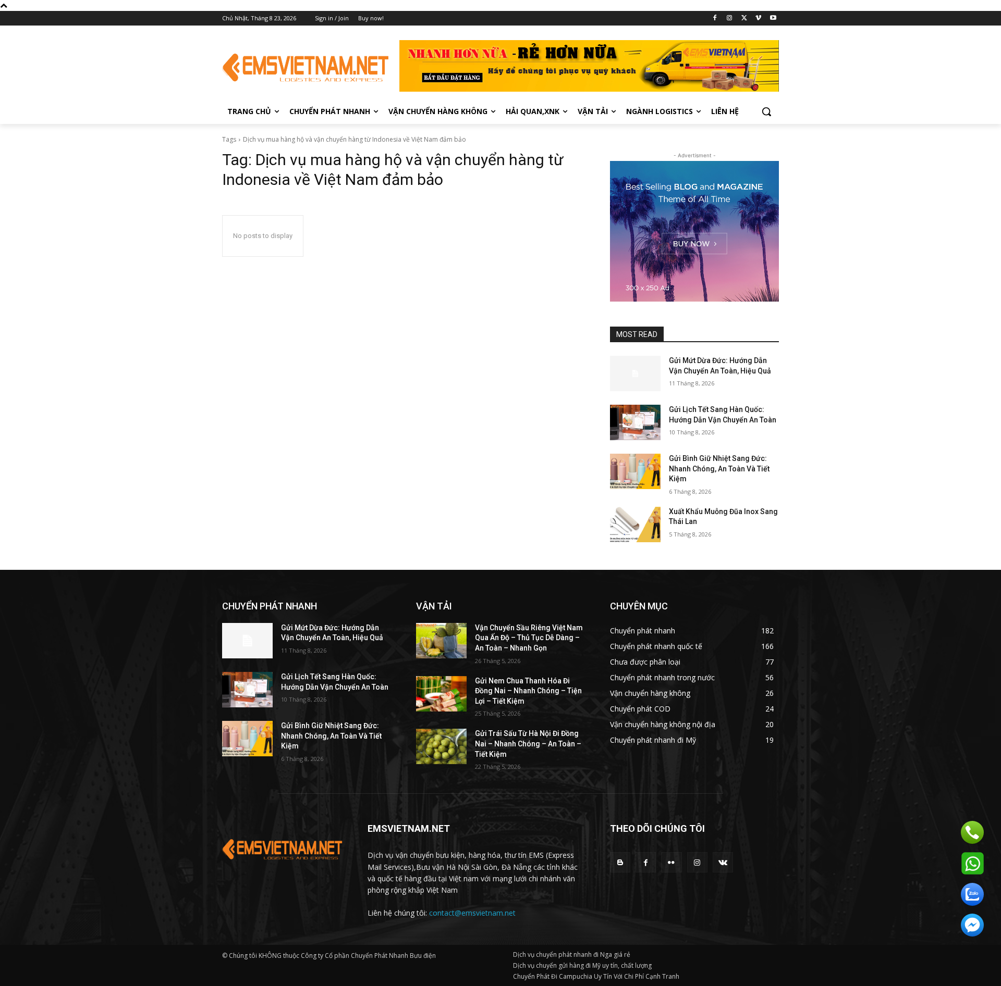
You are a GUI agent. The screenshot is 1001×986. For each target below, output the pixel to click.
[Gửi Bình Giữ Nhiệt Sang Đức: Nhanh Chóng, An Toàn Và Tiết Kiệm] (635, 471)
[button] (766, 111)
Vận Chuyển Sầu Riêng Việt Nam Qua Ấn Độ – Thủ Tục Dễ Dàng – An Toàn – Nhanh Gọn (529, 637)
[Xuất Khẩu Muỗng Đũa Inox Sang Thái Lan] (635, 524)
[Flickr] (671, 862)
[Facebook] (715, 18)
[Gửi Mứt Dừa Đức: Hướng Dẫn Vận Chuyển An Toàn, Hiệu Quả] (635, 373)
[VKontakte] (723, 862)
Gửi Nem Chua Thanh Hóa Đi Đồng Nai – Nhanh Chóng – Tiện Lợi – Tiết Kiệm (528, 691)
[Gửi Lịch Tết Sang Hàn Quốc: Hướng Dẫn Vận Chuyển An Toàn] (635, 422)
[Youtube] (773, 18)
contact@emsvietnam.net (472, 913)
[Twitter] (744, 18)
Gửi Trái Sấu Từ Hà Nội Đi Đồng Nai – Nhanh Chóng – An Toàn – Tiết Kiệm (528, 743)
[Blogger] (620, 862)
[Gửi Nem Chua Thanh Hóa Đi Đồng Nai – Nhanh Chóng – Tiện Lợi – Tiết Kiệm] (441, 694)
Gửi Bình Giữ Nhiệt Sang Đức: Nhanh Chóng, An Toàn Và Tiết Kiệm (719, 468)
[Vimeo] (758, 18)
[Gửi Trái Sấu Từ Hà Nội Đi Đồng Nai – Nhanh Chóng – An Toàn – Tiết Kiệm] (441, 746)
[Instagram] (730, 18)
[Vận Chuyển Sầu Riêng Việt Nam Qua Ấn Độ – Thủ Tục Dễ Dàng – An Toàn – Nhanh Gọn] (441, 640)
